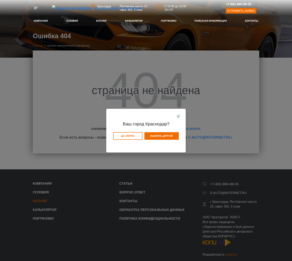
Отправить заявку (241, 10)
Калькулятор (134, 20)
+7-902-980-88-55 (238, 4)
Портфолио (168, 20)
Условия (72, 20)
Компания (41, 20)
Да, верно (127, 136)
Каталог (101, 20)
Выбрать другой (161, 136)
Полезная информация (210, 20)
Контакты (251, 20)
